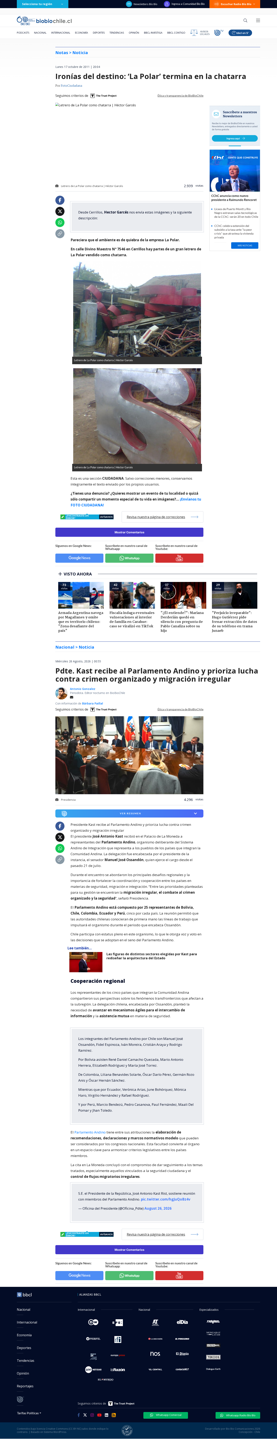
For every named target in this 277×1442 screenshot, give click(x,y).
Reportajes (25, 1386)
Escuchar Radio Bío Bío (236, 4)
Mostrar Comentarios (129, 532)
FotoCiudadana (71, 85)
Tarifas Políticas (28, 1413)
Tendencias (117, 32)
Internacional (60, 32)
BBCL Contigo (176, 32)
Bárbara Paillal (92, 703)
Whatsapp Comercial (168, 1415)
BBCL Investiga (153, 32)
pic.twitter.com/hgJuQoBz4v (165, 1199)
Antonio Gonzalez (82, 689)
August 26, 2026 (158, 1208)
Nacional (40, 32)
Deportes (99, 32)
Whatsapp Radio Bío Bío (240, 1415)
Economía (81, 32)
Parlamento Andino (90, 1132)
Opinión (134, 32)
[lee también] (86, 962)
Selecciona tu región (37, 4)
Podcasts (23, 32)
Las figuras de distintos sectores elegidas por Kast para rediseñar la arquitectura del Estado (151, 956)
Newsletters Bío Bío (145, 4)
